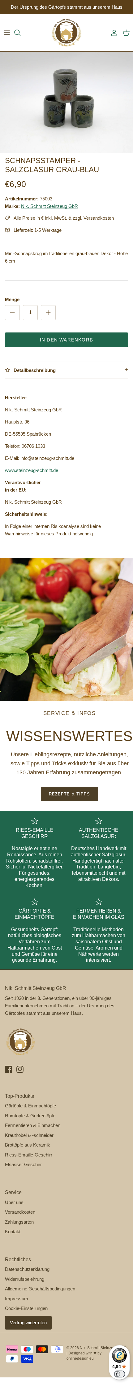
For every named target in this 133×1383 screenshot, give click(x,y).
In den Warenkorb (66, 339)
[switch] (119, 1374)
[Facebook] (8, 1069)
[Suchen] (20, 32)
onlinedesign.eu (80, 1358)
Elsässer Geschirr (23, 1164)
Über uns (14, 1202)
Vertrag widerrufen (28, 1322)
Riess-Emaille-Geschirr (28, 1154)
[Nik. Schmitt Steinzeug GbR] (66, 32)
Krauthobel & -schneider (29, 1135)
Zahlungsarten (19, 1222)
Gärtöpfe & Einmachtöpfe (30, 1105)
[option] (66, 102)
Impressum (16, 1298)
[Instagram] (20, 1069)
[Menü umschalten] (7, 32)
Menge (12, 299)
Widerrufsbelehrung (24, 1279)
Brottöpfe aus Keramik (27, 1144)
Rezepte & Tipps (69, 794)
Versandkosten (20, 1212)
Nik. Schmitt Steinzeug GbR (49, 206)
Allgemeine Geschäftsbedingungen (40, 1288)
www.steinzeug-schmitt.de (31, 470)
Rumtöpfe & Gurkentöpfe (30, 1115)
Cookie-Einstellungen (26, 1308)
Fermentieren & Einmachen (32, 1125)
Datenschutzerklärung (27, 1269)
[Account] (112, 32)
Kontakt (12, 1231)
